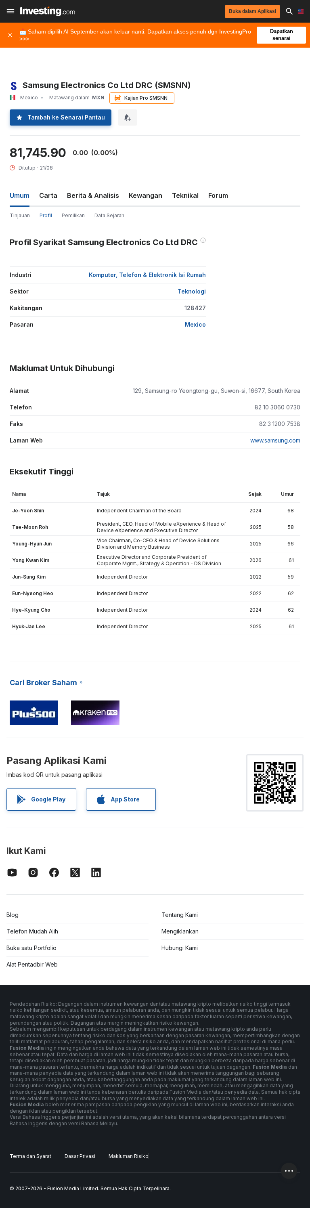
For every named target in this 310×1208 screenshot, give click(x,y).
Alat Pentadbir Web (32, 964)
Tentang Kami (179, 914)
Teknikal (185, 195)
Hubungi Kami (179, 947)
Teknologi (192, 291)
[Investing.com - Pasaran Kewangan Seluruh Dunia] (47, 11)
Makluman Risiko (129, 1156)
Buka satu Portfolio (31, 947)
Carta (48, 195)
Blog (12, 914)
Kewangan (145, 195)
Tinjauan (20, 215)
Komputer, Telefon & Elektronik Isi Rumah (147, 274)
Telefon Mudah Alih (32, 931)
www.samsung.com (275, 440)
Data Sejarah (109, 215)
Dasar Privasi (80, 1156)
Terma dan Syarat (30, 1156)
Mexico (195, 324)
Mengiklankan (180, 931)
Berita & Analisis (93, 195)
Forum (218, 195)
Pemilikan (73, 215)
